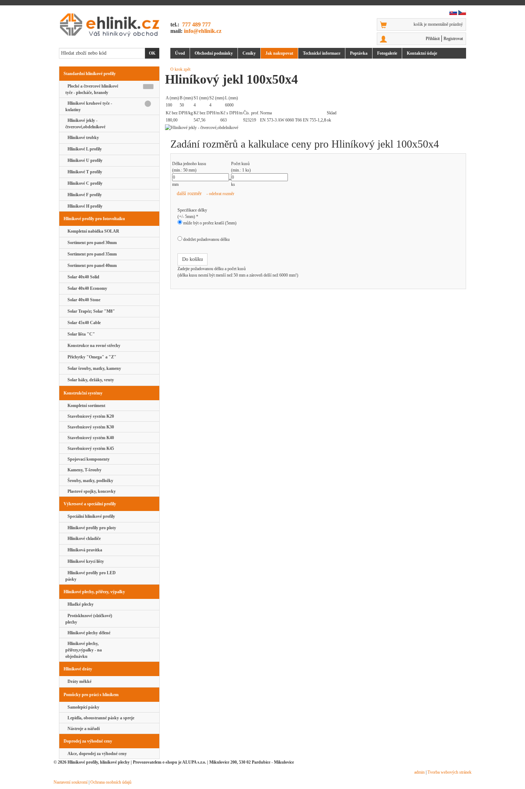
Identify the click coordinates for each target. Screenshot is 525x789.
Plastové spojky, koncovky (90, 491)
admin (419, 772)
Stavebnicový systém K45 (89, 448)
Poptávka (359, 53)
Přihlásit (433, 38)
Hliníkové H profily (83, 206)
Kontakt (422, 53)
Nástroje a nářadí (82, 728)
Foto (387, 53)
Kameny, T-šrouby (83, 469)
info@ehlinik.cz (202, 31)
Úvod (180, 53)
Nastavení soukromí (71, 782)
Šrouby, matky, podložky (89, 480)
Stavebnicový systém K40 (89, 437)
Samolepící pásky (82, 707)
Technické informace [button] (321, 53)
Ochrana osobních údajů (110, 782)
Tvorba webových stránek (449, 772)
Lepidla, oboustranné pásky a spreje (99, 717)
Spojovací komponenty (87, 459)
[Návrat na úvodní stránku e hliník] (109, 25)
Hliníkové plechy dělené (87, 632)
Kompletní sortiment (85, 405)
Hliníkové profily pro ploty (90, 527)
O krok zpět (180, 69)
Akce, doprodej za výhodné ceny (96, 753)
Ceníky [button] (249, 53)
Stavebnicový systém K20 (89, 416)
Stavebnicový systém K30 (89, 427)
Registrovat (453, 38)
